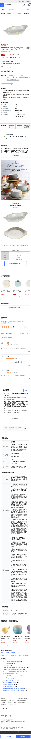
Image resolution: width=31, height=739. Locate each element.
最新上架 (9, 333)
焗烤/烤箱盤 (26, 13)
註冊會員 (23, 1)
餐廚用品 (9, 13)
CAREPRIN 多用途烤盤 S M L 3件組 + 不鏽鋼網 (13, 688)
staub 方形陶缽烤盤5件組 (8, 684)
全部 (3, 9)
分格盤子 (13, 653)
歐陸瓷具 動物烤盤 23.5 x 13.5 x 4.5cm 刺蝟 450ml (14, 676)
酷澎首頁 (3, 13)
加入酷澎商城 (4, 704)
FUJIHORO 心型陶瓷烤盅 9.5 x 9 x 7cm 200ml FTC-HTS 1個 (15, 667)
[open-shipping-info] (15, 63)
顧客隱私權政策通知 (21, 700)
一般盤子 (7, 653)
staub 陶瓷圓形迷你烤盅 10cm (9, 680)
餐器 (20, 655)
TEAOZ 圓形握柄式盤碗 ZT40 (9, 674)
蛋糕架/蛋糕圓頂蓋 (5, 655)
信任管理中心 (12, 700)
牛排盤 (17, 653)
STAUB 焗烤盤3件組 (7, 678)
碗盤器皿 (15, 13)
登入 (20, 1)
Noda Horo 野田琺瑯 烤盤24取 (9, 682)
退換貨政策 (3, 700)
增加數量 (2, 85)
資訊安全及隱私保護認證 (19, 702)
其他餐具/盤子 (26, 655)
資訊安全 (10, 702)
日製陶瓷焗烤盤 (6, 665)
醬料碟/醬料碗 (14, 655)
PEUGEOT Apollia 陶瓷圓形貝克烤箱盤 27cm (13, 669)
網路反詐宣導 (13, 704)
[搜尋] (28, 9)
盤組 (2, 653)
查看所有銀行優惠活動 (13, 80)
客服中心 (28, 1)
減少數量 (11, 85)
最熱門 (3, 333)
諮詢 (26, 390)
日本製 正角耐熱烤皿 (7, 663)
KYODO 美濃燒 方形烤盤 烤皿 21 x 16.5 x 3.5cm (13, 690)
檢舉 (25, 428)
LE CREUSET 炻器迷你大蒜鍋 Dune (11, 661)
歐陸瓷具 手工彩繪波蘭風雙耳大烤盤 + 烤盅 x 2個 (13, 671)
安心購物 (3, 702)
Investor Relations (12, 697)
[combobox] (24, 333)
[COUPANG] (6, 716)
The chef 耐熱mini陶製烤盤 (9, 686)
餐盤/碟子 (20, 13)
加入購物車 (8, 736)
